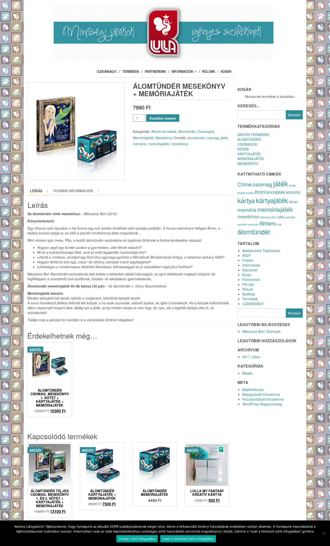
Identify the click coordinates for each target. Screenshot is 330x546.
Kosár (226, 71)
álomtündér (196, 137)
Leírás (36, 190)
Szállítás (248, 294)
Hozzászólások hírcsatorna (263, 399)
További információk (73, 190)
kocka (292, 185)
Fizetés (247, 260)
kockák (241, 193)
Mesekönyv (164, 137)
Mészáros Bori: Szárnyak (261, 331)
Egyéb (243, 149)
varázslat (290, 217)
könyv (293, 201)
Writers (267, 223)
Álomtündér (187, 131)
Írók (279, 224)
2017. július (251, 356)
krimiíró (293, 192)
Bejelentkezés (253, 389)
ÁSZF (246, 255)
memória (139, 143)
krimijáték (276, 192)
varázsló (242, 224)
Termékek (130, 71)
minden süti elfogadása (137, 539)
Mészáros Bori (268, 217)
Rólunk (208, 71)
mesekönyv (179, 143)
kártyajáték (272, 200)
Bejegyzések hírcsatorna (261, 394)
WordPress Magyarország (262, 404)
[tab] (38, 190)
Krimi (260, 191)
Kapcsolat (249, 269)
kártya (246, 200)
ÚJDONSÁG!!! (107, 71)
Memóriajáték (143, 137)
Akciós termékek (163, 131)
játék (224, 137)
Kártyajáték (249, 153)
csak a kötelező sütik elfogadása (188, 539)
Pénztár (248, 284)
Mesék (247, 373)
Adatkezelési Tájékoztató (261, 250)
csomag (213, 137)
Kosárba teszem (163, 118)
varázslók (253, 224)
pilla (281, 216)
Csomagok (206, 131)
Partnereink (155, 71)
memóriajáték (158, 143)
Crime (244, 184)
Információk (183, 71)
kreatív (250, 193)
